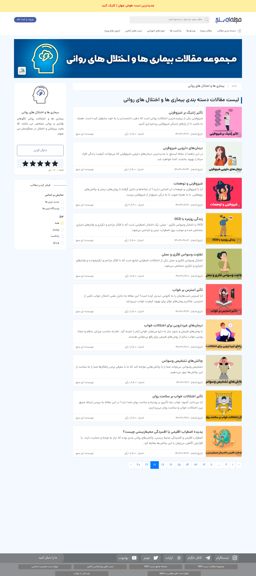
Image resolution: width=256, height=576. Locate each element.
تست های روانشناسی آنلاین (100, 567)
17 (162, 465)
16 (170, 465)
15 (179, 465)
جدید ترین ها (52, 202)
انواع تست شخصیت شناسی (45, 567)
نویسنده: (88, 134)
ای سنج (79, 134)
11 (211, 465)
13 (196, 465)
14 (187, 465)
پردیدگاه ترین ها (50, 209)
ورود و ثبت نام (25, 19)
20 (138, 465)
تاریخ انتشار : (196, 134)
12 (204, 465)
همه (57, 223)
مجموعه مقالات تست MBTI (211, 567)
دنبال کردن (40, 150)
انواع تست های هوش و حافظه (174, 573)
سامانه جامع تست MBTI (155, 567)
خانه (234, 86)
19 (146, 465)
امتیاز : (140, 134)
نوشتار (56, 230)
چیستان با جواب (82, 573)
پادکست (55, 236)
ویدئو (56, 243)
